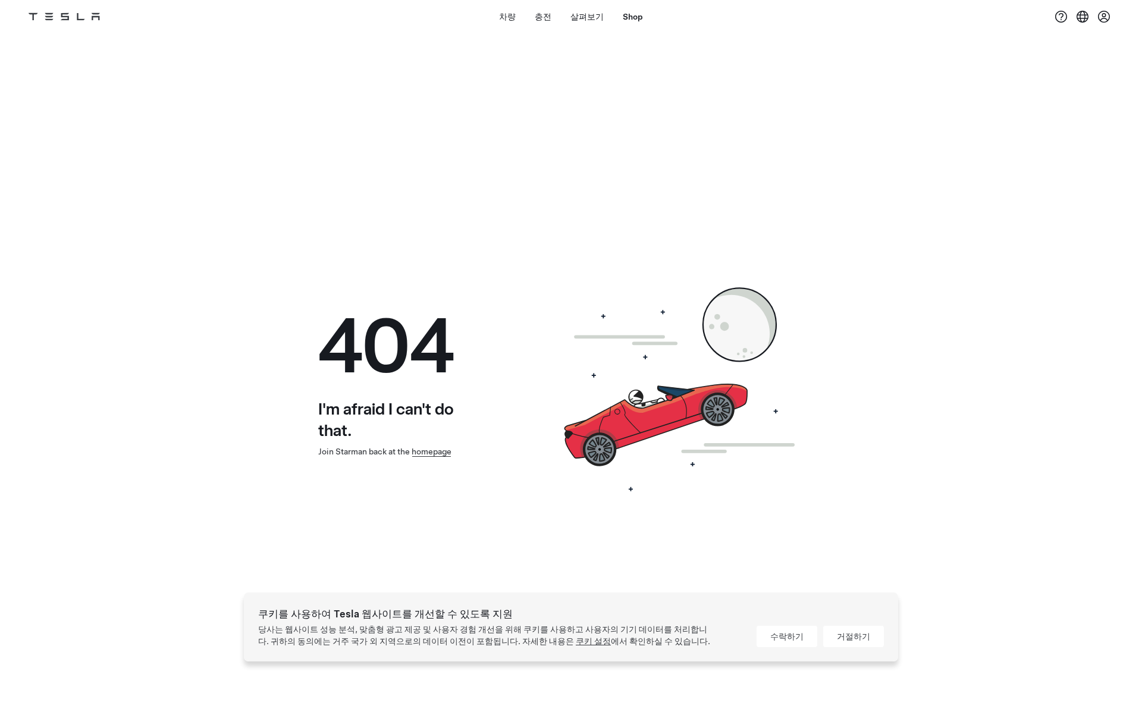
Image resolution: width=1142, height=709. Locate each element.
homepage (431, 451)
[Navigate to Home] (64, 17)
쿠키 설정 (593, 641)
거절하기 (853, 636)
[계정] (1103, 16)
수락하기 (787, 636)
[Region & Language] (1082, 16)
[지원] (1061, 16)
